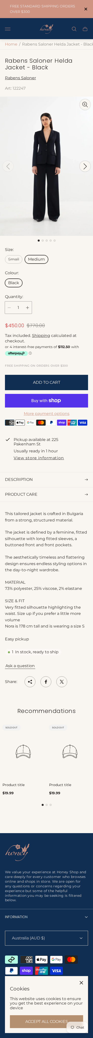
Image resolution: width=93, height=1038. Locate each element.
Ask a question (20, 665)
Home (11, 44)
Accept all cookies (46, 1021)
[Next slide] (85, 166)
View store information (39, 458)
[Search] (74, 29)
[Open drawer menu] (7, 29)
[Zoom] (85, 104)
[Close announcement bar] (85, 9)
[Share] (30, 681)
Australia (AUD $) (28, 938)
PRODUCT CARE (21, 494)
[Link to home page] (17, 852)
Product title (13, 785)
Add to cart (46, 382)
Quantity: (14, 297)
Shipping (41, 335)
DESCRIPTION (19, 479)
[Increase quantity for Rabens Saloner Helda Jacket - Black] (27, 307)
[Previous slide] (7, 166)
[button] (39, 241)
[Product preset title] (23, 751)
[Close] (81, 982)
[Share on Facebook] (45, 681)
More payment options (46, 413)
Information (16, 916)
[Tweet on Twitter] (61, 681)
